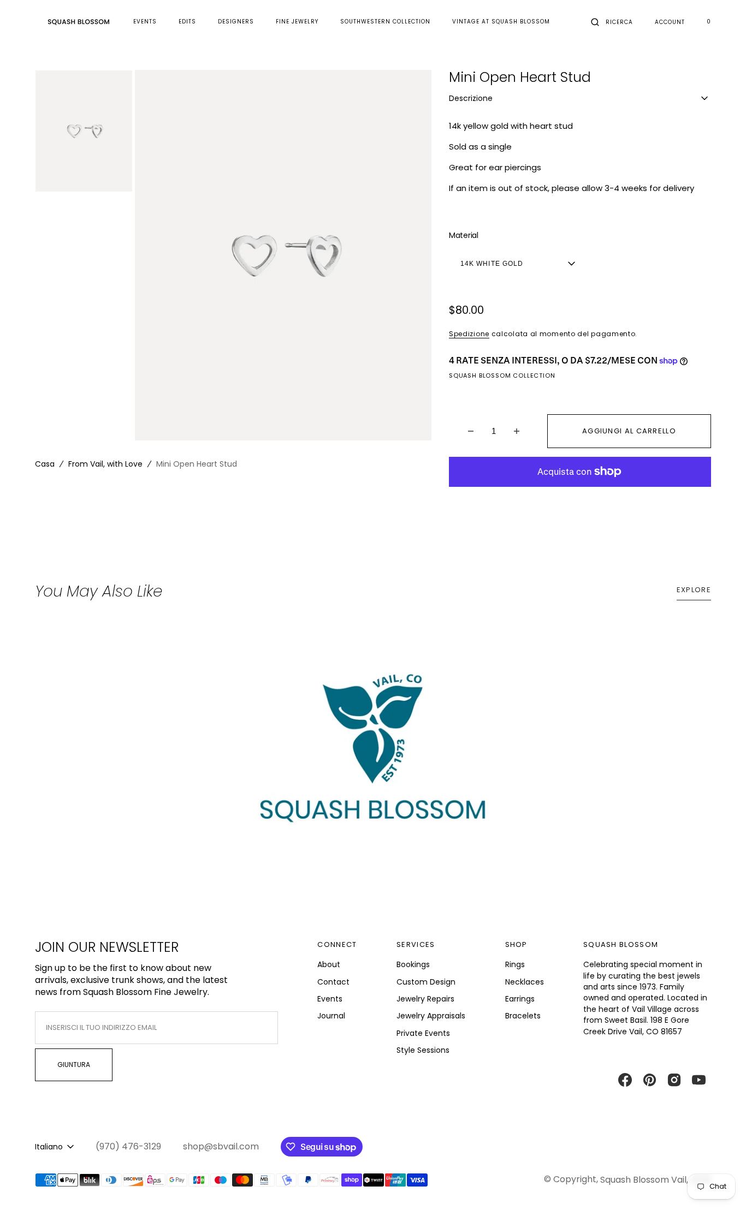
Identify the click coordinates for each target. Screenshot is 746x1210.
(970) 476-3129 (128, 1147)
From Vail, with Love (105, 463)
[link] (373, 759)
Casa (45, 463)
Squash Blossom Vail (643, 1179)
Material (463, 235)
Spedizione (469, 333)
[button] (612, 22)
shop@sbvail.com (221, 1147)
